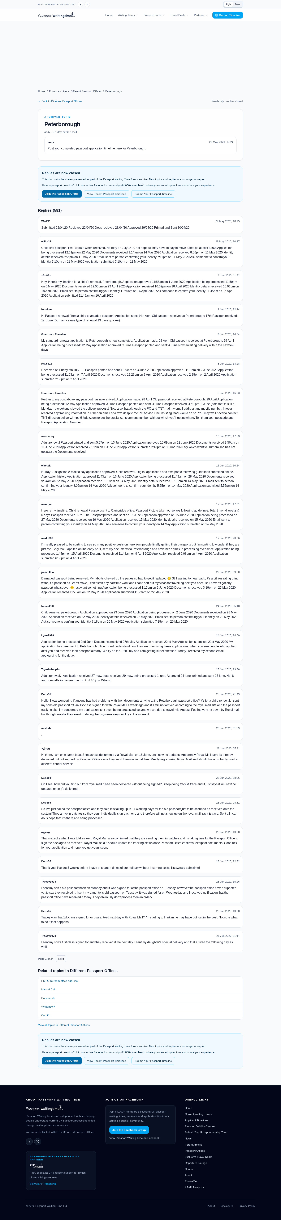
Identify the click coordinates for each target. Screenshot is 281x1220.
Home (109, 15)
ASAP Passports (195, 1187)
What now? (48, 1006)
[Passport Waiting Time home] (56, 15)
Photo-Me (191, 1181)
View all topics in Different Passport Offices (64, 1024)
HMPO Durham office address (59, 980)
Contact (189, 1169)
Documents (48, 998)
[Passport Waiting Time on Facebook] (80, 4)
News (188, 1138)
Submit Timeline (229, 15)
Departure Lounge (196, 1162)
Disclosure (226, 1205)
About (188, 1175)
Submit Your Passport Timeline (153, 193)
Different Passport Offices (86, 91)
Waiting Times (126, 15)
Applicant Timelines (196, 1120)
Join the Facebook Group (62, 193)
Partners (199, 15)
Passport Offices (195, 1150)
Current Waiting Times (198, 1114)
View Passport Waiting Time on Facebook (134, 1137)
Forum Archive (193, 1144)
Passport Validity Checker (200, 1126)
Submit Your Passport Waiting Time (206, 1132)
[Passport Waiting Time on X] (37, 1141)
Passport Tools (152, 15)
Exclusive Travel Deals (198, 1156)
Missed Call (48, 989)
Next (61, 958)
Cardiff (45, 1015)
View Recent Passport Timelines (106, 193)
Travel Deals (177, 15)
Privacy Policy (247, 1205)
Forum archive (58, 91)
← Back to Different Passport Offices (60, 101)
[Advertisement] (140, 50)
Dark (237, 4)
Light (228, 4)
